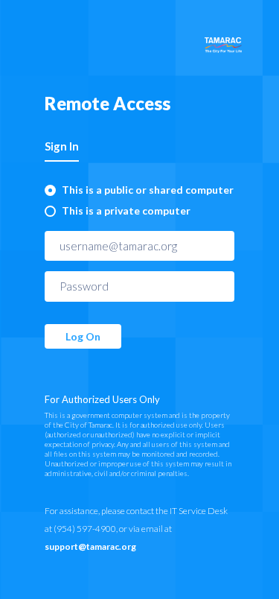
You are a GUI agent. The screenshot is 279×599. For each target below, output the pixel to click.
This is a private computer (126, 210)
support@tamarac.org (90, 546)
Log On (82, 336)
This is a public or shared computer (148, 189)
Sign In (62, 146)
